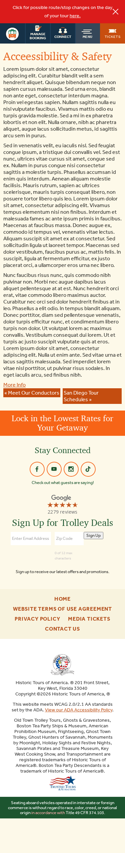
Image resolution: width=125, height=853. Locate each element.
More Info (14, 385)
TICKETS (113, 36)
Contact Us (62, 629)
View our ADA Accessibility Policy (78, 710)
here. (75, 16)
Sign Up (93, 535)
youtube (54, 469)
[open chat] (112, 841)
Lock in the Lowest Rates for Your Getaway (62, 423)
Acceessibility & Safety (57, 56)
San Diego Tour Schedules (81, 396)
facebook (37, 469)
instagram (71, 469)
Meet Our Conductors (33, 393)
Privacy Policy (37, 619)
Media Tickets (89, 619)
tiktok (88, 469)
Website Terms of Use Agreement (62, 609)
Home (62, 599)
